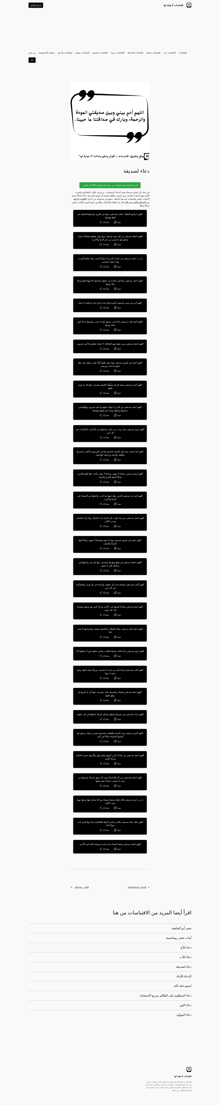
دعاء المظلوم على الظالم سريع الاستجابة (165, 995)
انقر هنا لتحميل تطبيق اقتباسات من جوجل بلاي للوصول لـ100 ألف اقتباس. (110, 185)
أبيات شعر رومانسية (178, 938)
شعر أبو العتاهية (181, 928)
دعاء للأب (185, 957)
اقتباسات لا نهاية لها (173, 5)
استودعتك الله (182, 986)
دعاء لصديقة (183, 967)
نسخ (119, 222)
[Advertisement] (110, 29)
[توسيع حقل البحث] (32, 60)
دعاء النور (185, 1005)
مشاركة (106, 222)
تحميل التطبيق (36, 5)
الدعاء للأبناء (183, 976)
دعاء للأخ (186, 947)
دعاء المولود (183, 1015)
